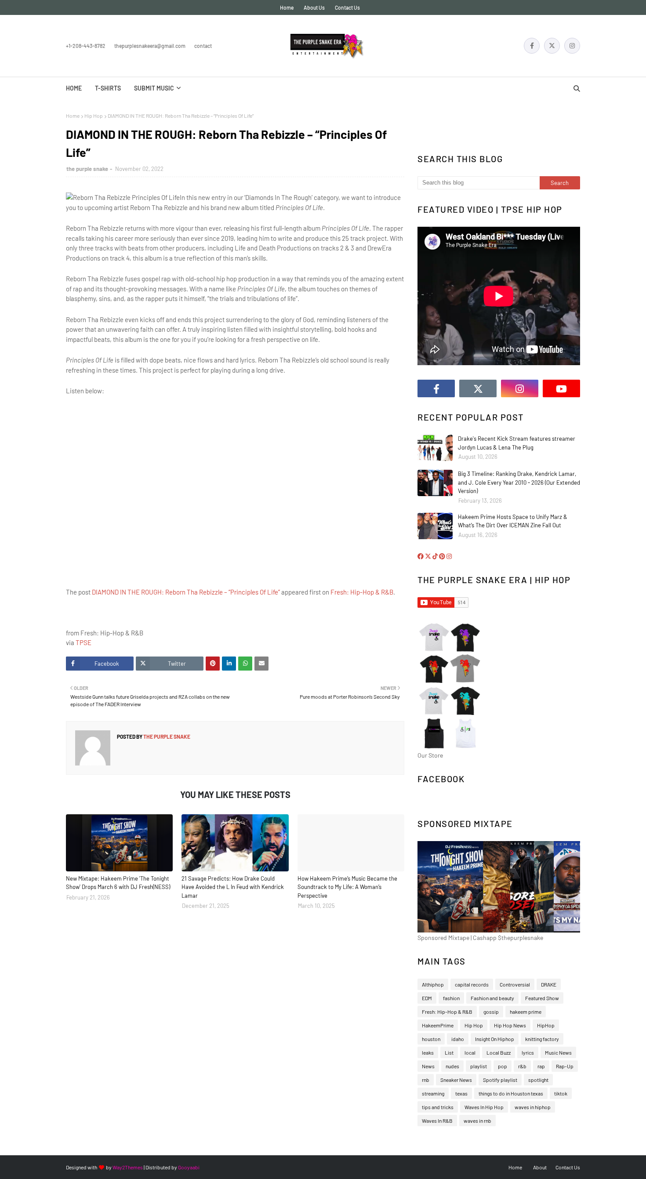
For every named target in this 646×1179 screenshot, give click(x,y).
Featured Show (542, 998)
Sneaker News (456, 1080)
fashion (451, 998)
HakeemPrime (438, 1025)
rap (541, 1066)
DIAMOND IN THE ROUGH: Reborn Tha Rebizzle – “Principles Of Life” (186, 592)
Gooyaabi (189, 1167)
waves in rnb (477, 1120)
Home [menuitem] (74, 88)
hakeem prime (525, 1011)
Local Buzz (498, 1052)
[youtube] (561, 388)
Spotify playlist (500, 1080)
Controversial (515, 984)
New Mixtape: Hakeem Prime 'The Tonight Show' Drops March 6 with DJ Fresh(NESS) (118, 883)
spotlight (538, 1080)
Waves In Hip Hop (484, 1107)
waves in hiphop (533, 1107)
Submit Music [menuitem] (154, 88)
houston (431, 1039)
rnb (425, 1080)
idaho (457, 1039)
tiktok (560, 1093)
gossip (491, 1011)
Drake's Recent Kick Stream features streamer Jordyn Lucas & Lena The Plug (516, 443)
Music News (558, 1052)
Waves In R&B (437, 1120)
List (449, 1052)
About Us (314, 7)
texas (461, 1093)
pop (502, 1066)
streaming (433, 1093)
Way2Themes (128, 1167)
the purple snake (87, 168)
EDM (427, 998)
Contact (203, 46)
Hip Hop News (510, 1025)
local (470, 1052)
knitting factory (542, 1039)
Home (287, 7)
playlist (478, 1066)
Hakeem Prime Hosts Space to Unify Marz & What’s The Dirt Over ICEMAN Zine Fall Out (512, 521)
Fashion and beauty (492, 998)
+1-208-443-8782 (85, 46)
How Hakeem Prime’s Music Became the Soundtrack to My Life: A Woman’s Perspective (347, 887)
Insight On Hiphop (494, 1039)
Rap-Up (564, 1066)
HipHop (546, 1025)
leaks (428, 1052)
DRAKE (548, 984)
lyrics (528, 1052)
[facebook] (532, 46)
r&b (522, 1066)
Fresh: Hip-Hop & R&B (361, 592)
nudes (452, 1066)
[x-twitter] (552, 46)
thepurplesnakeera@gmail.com (149, 46)
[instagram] (572, 46)
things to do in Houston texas (511, 1093)
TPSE (83, 642)
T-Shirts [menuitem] (108, 88)
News (428, 1066)
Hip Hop (93, 115)
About (540, 1167)
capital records (472, 984)
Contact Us (347, 7)
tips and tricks (438, 1107)
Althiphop (433, 984)
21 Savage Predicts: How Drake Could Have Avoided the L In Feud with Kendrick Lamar (232, 887)
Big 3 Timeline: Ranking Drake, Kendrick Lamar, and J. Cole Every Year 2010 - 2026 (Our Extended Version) (519, 482)
